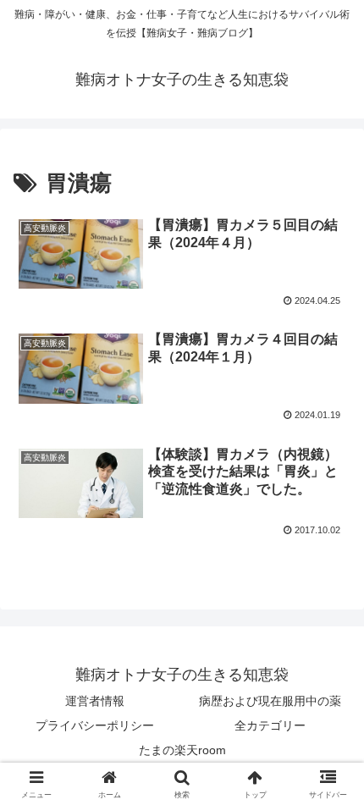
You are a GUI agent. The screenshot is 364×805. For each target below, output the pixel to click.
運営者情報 (94, 701)
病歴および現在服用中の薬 (270, 701)
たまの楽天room (182, 750)
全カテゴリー (270, 725)
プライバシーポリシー (95, 725)
